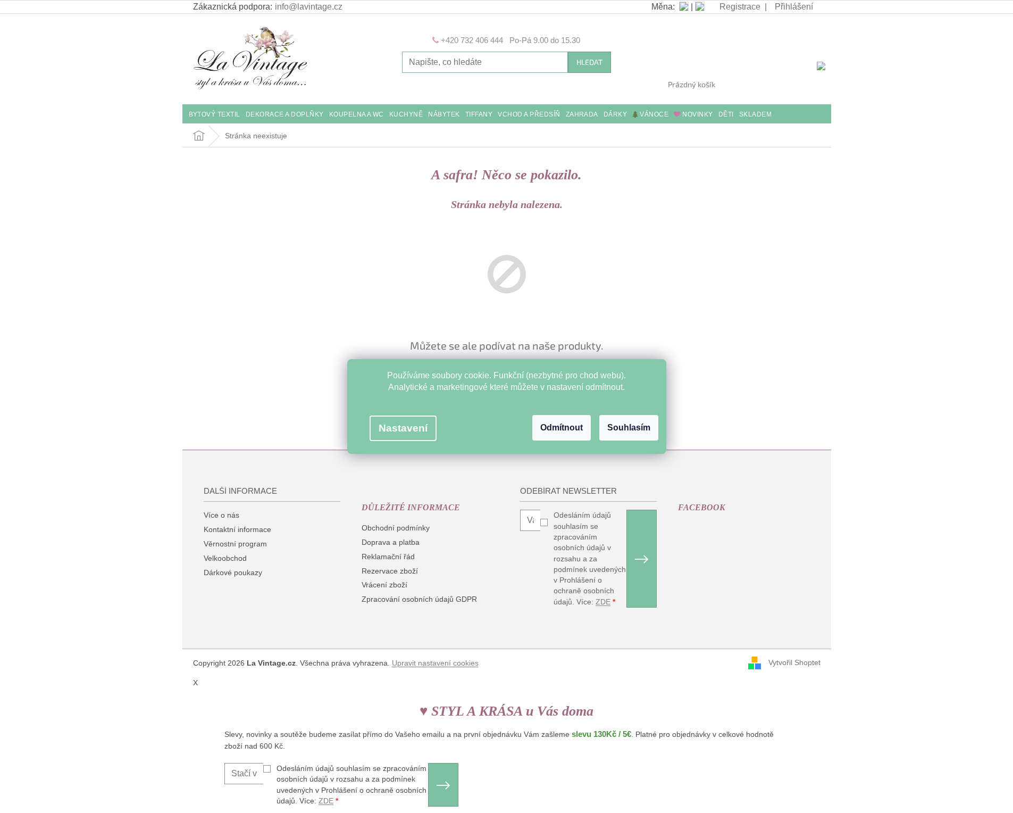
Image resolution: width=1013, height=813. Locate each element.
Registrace (739, 6)
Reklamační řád (388, 556)
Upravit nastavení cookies (435, 663)
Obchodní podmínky (396, 528)
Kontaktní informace (237, 529)
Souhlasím (628, 427)
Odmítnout (561, 427)
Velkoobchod (225, 558)
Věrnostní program (235, 544)
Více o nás (221, 515)
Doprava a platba (391, 542)
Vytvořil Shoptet (794, 662)
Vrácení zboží (384, 584)
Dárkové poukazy (233, 572)
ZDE (603, 602)
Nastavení (403, 428)
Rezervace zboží (390, 571)
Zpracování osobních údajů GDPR (419, 599)
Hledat (589, 62)
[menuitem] (214, 115)
